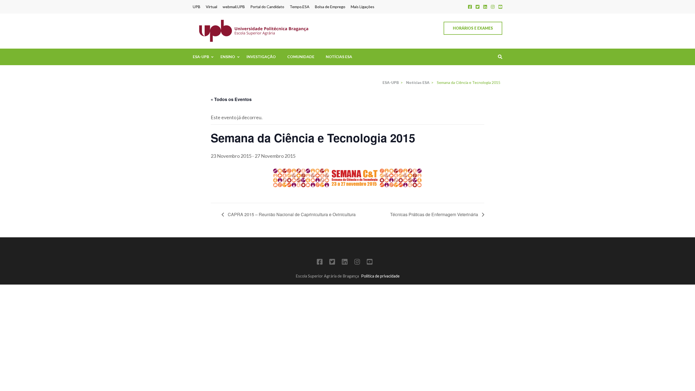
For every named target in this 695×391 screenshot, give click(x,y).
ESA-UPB (201, 56)
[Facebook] (470, 6)
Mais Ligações (362, 7)
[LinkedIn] (485, 6)
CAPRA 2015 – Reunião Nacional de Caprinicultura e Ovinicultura (291, 214)
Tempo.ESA (299, 7)
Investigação (261, 56)
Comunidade (300, 56)
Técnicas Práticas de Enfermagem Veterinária (434, 214)
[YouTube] (500, 6)
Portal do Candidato (267, 7)
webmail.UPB (234, 7)
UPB (196, 7)
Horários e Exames (473, 28)
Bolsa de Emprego (330, 7)
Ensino (227, 56)
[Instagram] (493, 6)
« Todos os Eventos (231, 99)
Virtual (211, 7)
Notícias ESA (339, 56)
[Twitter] (477, 6)
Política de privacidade (380, 276)
